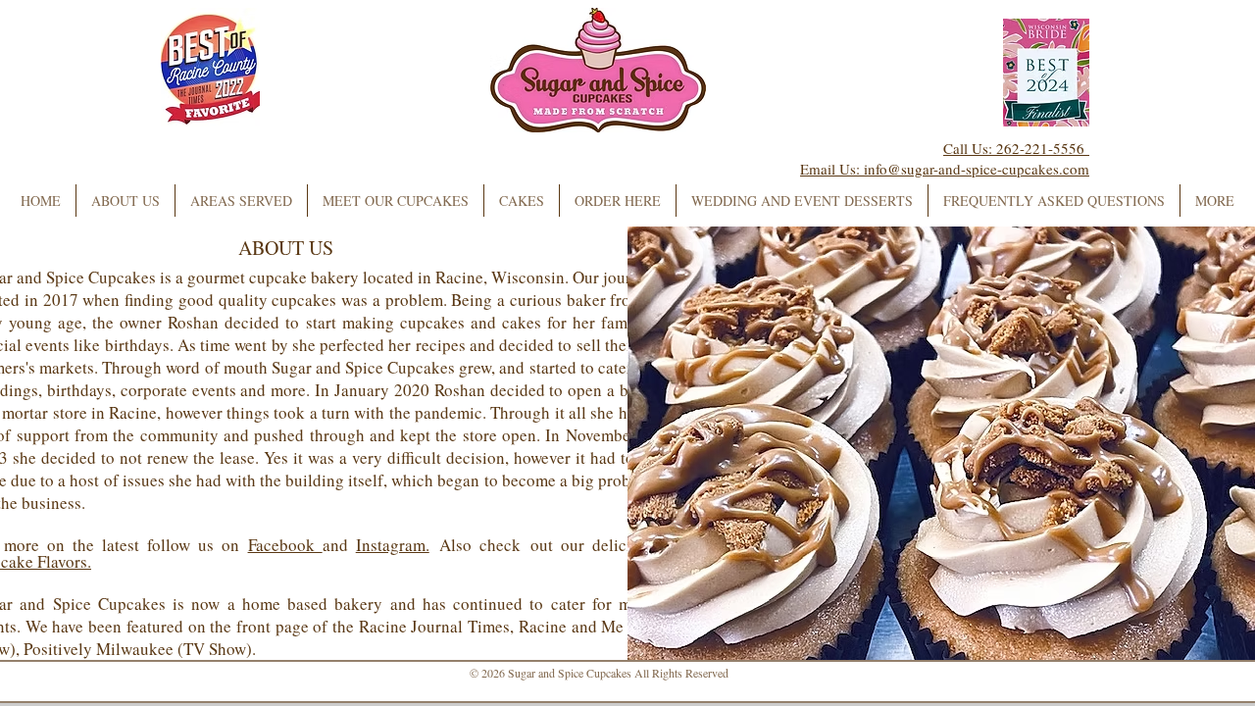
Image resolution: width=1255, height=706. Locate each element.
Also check (479, 544)
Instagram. (392, 544)
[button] (395, 200)
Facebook (285, 544)
